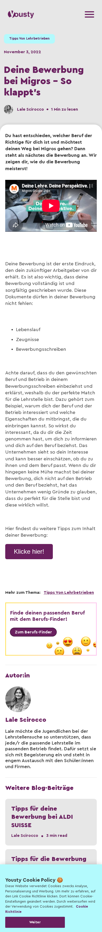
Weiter (35, 922)
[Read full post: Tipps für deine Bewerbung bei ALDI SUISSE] (51, 822)
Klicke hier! (29, 551)
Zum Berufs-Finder (33, 632)
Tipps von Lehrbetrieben (29, 38)
